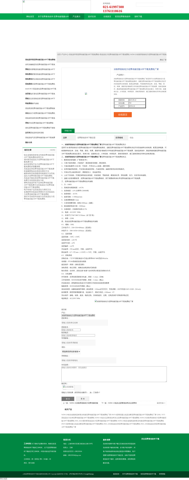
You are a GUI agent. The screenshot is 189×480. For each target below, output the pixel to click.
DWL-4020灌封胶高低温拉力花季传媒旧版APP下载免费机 (96, 421)
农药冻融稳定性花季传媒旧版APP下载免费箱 (40, 65)
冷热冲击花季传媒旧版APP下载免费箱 (39, 123)
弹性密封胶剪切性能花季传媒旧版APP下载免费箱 (40, 75)
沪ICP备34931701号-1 (76, 474)
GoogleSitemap (89, 474)
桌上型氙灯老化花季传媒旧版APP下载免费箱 (40, 94)
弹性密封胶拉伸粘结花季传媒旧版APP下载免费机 (40, 79)
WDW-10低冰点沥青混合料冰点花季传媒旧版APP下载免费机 (117, 418)
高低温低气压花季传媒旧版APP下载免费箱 (40, 138)
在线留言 (107, 17)
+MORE (52, 150)
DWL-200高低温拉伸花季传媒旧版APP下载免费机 (121, 424)
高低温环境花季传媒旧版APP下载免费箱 (84, 54)
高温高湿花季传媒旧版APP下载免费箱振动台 (40, 109)
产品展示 (76, 17)
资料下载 (138, 17)
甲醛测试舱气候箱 (32, 103)
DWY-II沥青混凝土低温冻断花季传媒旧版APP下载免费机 (82, 424)
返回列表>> (161, 403)
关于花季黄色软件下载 (45, 18)
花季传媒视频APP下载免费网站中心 (61, 18)
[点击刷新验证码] (68, 387)
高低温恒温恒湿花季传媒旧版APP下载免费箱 (40, 118)
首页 (59, 54)
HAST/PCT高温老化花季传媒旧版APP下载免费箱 (40, 89)
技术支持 (92, 17)
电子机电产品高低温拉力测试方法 (37, 190)
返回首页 (116, 474)
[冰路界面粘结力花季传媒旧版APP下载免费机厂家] (86, 88)
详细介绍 (68, 131)
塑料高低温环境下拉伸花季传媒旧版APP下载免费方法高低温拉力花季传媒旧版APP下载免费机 (39, 185)
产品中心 (65, 54)
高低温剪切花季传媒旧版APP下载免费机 (40, 84)
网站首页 (30, 17)
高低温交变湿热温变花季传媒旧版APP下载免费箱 (40, 99)
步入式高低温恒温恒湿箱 (34, 133)
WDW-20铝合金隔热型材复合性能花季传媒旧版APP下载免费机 (141, 421)
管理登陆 (162, 474)
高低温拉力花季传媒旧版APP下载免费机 (40, 113)
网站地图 (3, 479)
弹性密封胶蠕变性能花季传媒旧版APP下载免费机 (40, 70)
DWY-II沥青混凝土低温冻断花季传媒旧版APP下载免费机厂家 (133, 415)
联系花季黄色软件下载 (122, 18)
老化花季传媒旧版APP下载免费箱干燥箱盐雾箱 (40, 128)
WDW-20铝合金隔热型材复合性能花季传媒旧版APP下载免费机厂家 (86, 415)
